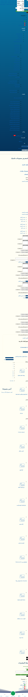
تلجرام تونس (17, 60)
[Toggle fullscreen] (24, 666)
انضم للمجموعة (22, 370)
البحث (27, 262)
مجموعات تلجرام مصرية (12, 82)
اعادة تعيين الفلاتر (21, 262)
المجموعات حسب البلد (18, 41)
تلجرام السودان (17, 67)
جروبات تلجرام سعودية (12, 75)
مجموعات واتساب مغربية (15, 103)
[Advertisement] (14, 197)
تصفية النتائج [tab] (22, 217)
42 (13, 372)
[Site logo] (14, 6)
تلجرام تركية (17, 86)
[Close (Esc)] (27, 666)
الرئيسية (23, 28)
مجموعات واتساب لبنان (15, 118)
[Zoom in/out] (23, 666)
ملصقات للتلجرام (19, 39)
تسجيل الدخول (25, 148)
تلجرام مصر (17, 77)
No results (18, 674)
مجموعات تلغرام (19, 33)
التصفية (26, 181)
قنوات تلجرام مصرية (13, 80)
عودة (24, 297)
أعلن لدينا (23, 137)
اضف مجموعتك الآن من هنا (7, 392)
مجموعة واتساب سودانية (15, 109)
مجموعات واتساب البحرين (15, 116)
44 (13, 375)
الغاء (5, 359)
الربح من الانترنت (18, 135)
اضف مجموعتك (25, 146)
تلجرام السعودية (17, 69)
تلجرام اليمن (17, 50)
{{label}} (19, 239)
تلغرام (23, 30)
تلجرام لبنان (17, 64)
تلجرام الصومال (17, 65)
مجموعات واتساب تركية (15, 111)
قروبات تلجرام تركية (13, 90)
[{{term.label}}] (25, 235)
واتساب (23, 94)
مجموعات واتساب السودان (14, 124)
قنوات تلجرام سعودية (13, 73)
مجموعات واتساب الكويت (15, 112)
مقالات (23, 131)
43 (13, 373)
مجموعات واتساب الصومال (14, 122)
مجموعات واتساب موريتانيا (15, 129)
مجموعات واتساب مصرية (15, 107)
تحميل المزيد (25, 352)
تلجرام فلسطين (17, 62)
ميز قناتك (20, 141)
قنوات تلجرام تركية (13, 92)
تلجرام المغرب (17, 84)
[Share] (26, 666)
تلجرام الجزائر (17, 48)
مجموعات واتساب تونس (15, 126)
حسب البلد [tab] (23, 221)
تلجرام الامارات (17, 52)
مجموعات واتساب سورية (15, 101)
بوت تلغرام (20, 37)
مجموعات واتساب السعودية (14, 105)
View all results (25, 11)
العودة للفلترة (25, 338)
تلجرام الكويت (17, 45)
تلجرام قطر (17, 58)
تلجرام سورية (17, 47)
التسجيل (19, 148)
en (24, 143)
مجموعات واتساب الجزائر (15, 114)
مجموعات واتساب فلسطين (14, 120)
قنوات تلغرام (20, 35)
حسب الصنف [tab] (22, 219)
